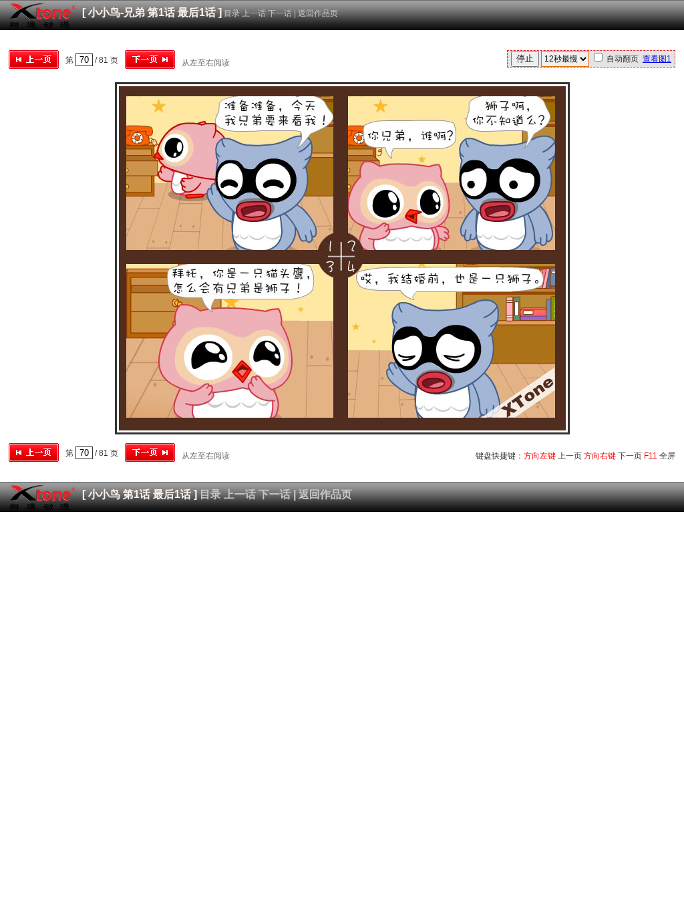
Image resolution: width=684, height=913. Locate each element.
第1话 (161, 12)
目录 (232, 13)
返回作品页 (318, 13)
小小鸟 (104, 494)
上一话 (254, 13)
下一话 (280, 13)
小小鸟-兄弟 (116, 12)
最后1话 (197, 12)
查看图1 (657, 58)
